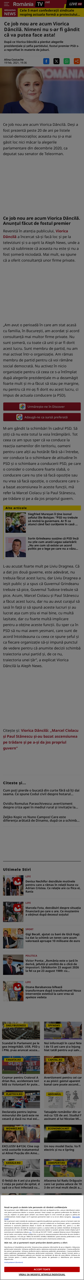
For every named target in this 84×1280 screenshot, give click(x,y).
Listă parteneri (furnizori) (13, 1262)
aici (30, 1232)
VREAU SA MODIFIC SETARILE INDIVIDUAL (42, 1274)
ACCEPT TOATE (42, 1269)
